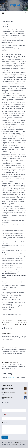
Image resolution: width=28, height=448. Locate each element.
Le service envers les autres (9, 347)
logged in (11, 377)
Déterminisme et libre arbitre (9, 362)
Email (4, 415)
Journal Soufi (14, 5)
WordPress (4, 446)
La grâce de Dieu (6, 333)
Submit (5, 437)
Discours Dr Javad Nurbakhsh (9, 19)
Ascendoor (14, 444)
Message (4, 423)
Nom (3, 407)
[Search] (25, 13)
